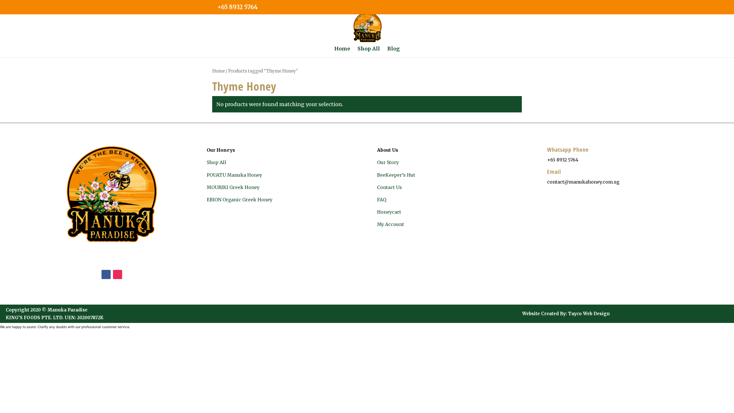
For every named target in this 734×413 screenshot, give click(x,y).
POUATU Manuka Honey (234, 175)
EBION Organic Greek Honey (239, 199)
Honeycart (389, 212)
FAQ (381, 199)
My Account (390, 224)
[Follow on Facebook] (106, 274)
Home (218, 71)
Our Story (388, 162)
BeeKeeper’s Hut (396, 175)
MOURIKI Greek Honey (233, 187)
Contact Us (389, 187)
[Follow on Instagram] (117, 274)
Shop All (216, 162)
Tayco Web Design (589, 313)
